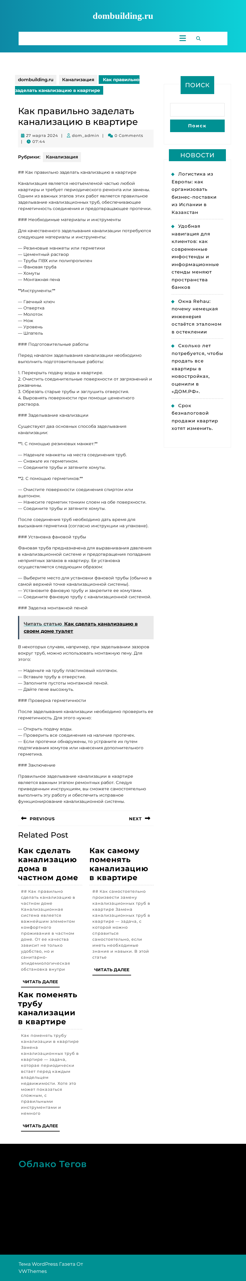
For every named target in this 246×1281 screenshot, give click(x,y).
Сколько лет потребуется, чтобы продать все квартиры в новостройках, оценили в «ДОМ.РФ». (197, 368)
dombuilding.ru (123, 16)
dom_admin (85, 135)
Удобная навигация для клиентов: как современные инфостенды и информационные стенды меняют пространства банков (195, 256)
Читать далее (41, 983)
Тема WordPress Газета (47, 1264)
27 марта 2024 (42, 135)
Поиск (197, 85)
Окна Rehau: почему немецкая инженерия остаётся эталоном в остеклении (197, 316)
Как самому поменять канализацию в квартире (118, 864)
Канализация (78, 79)
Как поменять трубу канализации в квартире (47, 1008)
